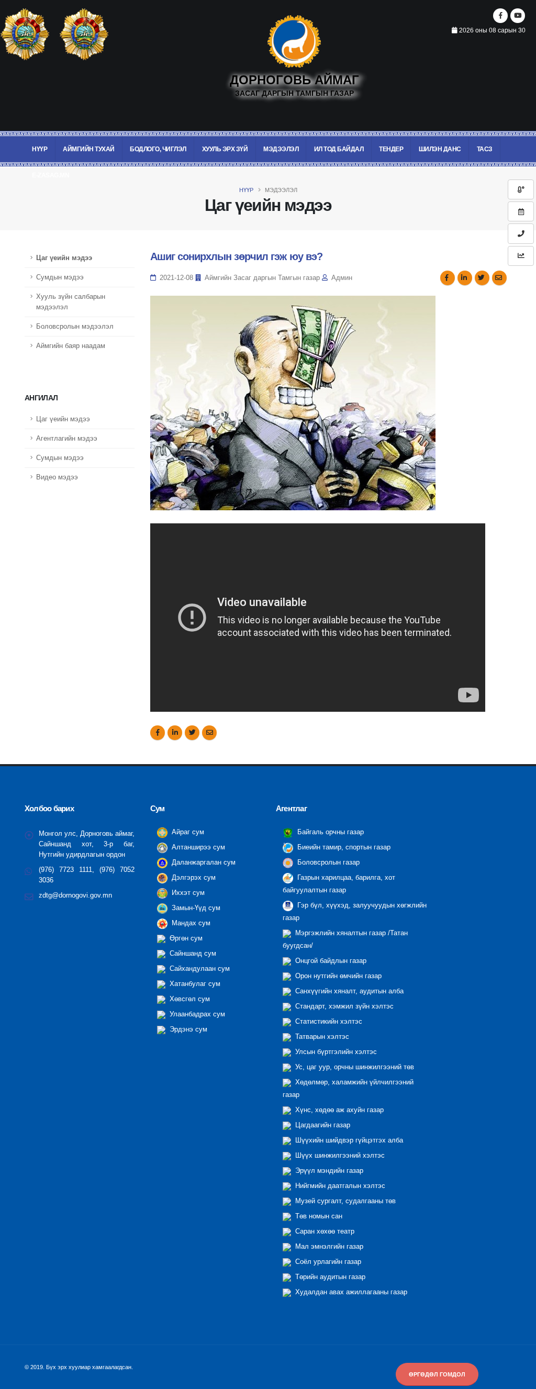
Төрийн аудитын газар (329, 1277)
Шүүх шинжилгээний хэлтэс (339, 1155)
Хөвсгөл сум (189, 999)
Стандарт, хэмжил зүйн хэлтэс (343, 1006)
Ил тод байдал (339, 149)
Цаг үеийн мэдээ (64, 258)
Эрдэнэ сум (187, 1029)
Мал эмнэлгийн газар (328, 1246)
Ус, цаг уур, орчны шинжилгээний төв (353, 1067)
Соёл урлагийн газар (327, 1261)
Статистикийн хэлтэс (327, 1021)
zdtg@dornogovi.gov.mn (75, 895)
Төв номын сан (317, 1216)
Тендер (391, 149)
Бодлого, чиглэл (158, 149)
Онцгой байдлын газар (329, 961)
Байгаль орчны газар (329, 832)
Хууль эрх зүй (225, 149)
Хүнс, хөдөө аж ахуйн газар (338, 1110)
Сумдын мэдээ (60, 277)
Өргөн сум (185, 938)
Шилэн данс (440, 149)
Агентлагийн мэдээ (66, 438)
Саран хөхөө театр (323, 1231)
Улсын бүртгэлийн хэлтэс (335, 1052)
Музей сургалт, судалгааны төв (344, 1201)
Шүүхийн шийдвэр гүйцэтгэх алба (348, 1140)
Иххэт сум (187, 893)
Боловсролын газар (327, 862)
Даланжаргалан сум (203, 862)
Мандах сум (190, 923)
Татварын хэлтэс (321, 1036)
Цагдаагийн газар (321, 1125)
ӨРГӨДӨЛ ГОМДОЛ (437, 1374)
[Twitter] (517, 15)
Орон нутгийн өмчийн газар (337, 976)
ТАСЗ (485, 149)
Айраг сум (187, 832)
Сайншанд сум (192, 953)
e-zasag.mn (50, 175)
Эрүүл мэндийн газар (328, 1170)
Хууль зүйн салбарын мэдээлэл (70, 302)
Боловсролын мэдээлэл (75, 326)
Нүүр (39, 149)
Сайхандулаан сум (199, 968)
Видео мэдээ (57, 477)
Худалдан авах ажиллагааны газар (350, 1292)
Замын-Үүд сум (195, 908)
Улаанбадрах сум (196, 1014)
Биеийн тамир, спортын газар (342, 847)
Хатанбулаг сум (194, 984)
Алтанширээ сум (197, 847)
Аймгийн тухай (89, 149)
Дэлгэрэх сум (193, 877)
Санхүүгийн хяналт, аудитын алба (348, 991)
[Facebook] (500, 15)
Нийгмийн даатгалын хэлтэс (339, 1186)
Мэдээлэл (280, 149)
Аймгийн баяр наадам (70, 346)
